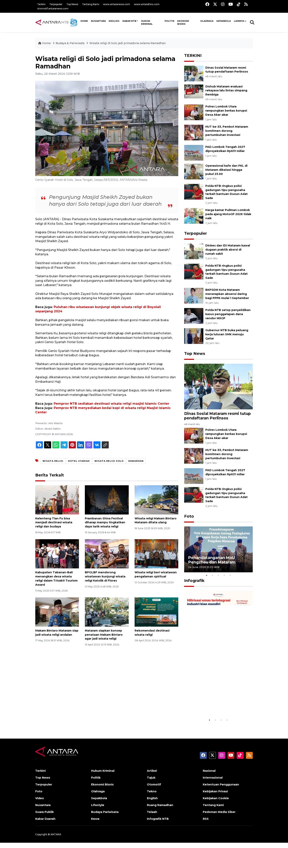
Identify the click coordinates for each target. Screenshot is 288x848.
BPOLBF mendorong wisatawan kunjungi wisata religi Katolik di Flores (105, 576)
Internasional (213, 777)
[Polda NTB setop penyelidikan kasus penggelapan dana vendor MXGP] (193, 315)
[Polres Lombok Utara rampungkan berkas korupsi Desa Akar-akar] (193, 112)
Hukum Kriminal (147, 22)
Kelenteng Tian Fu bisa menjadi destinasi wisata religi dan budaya (53, 522)
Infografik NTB (158, 819)
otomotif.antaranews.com (52, 8)
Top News (72, 4)
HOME (84, 21)
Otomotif (154, 784)
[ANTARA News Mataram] (57, 22)
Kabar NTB (129, 21)
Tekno (152, 791)
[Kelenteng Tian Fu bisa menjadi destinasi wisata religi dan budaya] (57, 499)
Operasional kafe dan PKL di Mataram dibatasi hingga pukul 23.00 (226, 170)
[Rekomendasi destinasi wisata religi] (156, 612)
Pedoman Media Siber (219, 812)
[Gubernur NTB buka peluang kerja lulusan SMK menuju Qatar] (193, 336)
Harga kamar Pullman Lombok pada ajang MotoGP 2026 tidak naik (228, 214)
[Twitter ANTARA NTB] (215, 4)
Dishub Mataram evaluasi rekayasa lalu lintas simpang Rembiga (226, 90)
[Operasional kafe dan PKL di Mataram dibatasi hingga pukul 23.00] (193, 171)
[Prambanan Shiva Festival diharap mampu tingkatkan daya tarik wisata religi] (107, 499)
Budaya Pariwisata (105, 812)
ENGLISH (114, 21)
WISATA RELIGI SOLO (109, 461)
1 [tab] (207, 575)
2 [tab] (213, 575)
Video (39, 798)
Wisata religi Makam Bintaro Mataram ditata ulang (156, 520)
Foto (189, 516)
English (152, 798)
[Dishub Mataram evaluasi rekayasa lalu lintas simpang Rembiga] (193, 92)
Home (46, 43)
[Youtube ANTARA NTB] (230, 4)
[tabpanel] (218, 549)
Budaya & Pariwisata (70, 43)
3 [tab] (218, 575)
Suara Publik (44, 812)
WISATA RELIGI (53, 461)
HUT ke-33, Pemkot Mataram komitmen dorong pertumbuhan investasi (226, 131)
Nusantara (43, 805)
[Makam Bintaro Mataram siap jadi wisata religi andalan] (57, 612)
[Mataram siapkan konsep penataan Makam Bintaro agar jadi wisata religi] (107, 612)
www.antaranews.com (116, 4)
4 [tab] (224, 575)
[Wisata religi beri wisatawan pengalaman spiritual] (156, 553)
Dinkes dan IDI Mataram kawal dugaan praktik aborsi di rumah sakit (227, 249)
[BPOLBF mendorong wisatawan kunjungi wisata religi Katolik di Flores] (107, 553)
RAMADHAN (136, 461)
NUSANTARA (98, 21)
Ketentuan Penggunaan (221, 784)
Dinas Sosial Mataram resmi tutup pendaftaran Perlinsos (217, 415)
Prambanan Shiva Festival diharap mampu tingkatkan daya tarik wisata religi (105, 522)
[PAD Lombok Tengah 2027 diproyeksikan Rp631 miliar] (193, 152)
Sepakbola (223, 21)
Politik (169, 21)
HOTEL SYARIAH (79, 461)
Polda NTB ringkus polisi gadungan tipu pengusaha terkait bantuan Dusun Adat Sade (226, 272)
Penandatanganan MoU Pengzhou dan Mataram (211, 559)
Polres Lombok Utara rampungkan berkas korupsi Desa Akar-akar (226, 110)
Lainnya (239, 21)
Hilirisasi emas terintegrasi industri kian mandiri (214, 706)
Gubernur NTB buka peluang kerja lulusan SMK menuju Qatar (226, 334)
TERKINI (193, 55)
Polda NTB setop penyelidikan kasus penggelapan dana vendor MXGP (228, 314)
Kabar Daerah (45, 819)
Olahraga (206, 21)
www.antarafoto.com (146, 4)
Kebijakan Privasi (215, 791)
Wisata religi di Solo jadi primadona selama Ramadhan (127, 43)
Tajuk (151, 777)
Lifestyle (97, 805)
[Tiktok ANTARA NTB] (238, 4)
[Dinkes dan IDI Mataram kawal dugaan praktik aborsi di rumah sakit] (193, 251)
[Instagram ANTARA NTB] (223, 4)
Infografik (194, 580)
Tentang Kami (90, 4)
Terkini (41, 4)
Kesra (95, 819)
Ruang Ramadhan (160, 805)
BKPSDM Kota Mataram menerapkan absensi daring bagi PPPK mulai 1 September (227, 294)
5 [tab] (230, 575)
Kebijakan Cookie (216, 798)
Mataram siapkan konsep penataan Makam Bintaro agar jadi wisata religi (104, 635)
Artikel (152, 771)
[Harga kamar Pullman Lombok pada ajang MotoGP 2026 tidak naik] (193, 216)
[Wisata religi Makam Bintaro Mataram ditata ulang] (156, 499)
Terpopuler (55, 4)
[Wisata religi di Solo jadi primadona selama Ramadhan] (218, 386)
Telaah (152, 812)
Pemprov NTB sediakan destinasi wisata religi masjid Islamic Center (111, 403)
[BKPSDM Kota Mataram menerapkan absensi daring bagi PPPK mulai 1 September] (193, 295)
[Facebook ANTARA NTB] (207, 4)
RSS (206, 819)
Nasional (209, 771)
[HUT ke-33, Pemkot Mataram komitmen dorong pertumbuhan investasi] (193, 132)
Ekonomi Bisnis (183, 22)
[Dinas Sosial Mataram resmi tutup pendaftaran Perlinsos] (193, 73)
